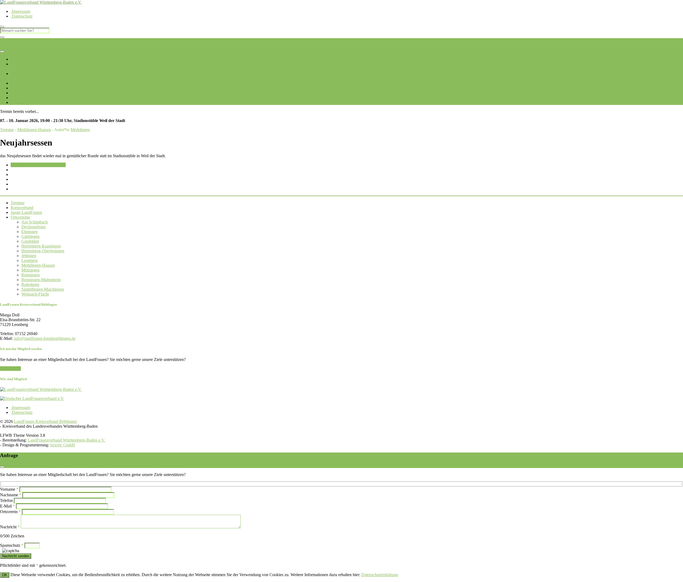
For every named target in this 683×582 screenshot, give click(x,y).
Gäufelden (78, 78)
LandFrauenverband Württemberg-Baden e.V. (66, 440)
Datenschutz (22, 16)
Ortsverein (10, 511)
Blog (15, 93)
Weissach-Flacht (384, 78)
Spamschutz (11, 545)
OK (4, 575)
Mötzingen (243, 78)
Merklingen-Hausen (217, 78)
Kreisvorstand (22, 68)
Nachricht (10, 527)
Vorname (9, 489)
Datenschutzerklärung (379, 574)
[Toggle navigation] (2, 51)
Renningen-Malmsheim (290, 78)
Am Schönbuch (34, 222)
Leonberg (192, 78)
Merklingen (80, 129)
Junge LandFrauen (26, 83)
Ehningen (43, 78)
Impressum (20, 11)
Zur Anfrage (10, 368)
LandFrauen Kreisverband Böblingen (31, 40)
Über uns (18, 64)
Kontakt (18, 102)
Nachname (10, 495)
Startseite (18, 59)
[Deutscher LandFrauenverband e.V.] (32, 398)
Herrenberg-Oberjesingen (147, 78)
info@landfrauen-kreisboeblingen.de (45, 338)
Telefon (6, 500)
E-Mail (7, 506)
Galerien (18, 97)
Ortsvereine (20, 73)
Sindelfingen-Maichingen (349, 78)
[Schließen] (2, 37)
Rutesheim (319, 78)
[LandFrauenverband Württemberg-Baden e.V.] (41, 389)
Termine (18, 88)
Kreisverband (22, 207)
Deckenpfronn (23, 78)
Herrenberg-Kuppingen (106, 78)
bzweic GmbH (62, 445)
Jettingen (176, 78)
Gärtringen (60, 78)
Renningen (261, 78)
